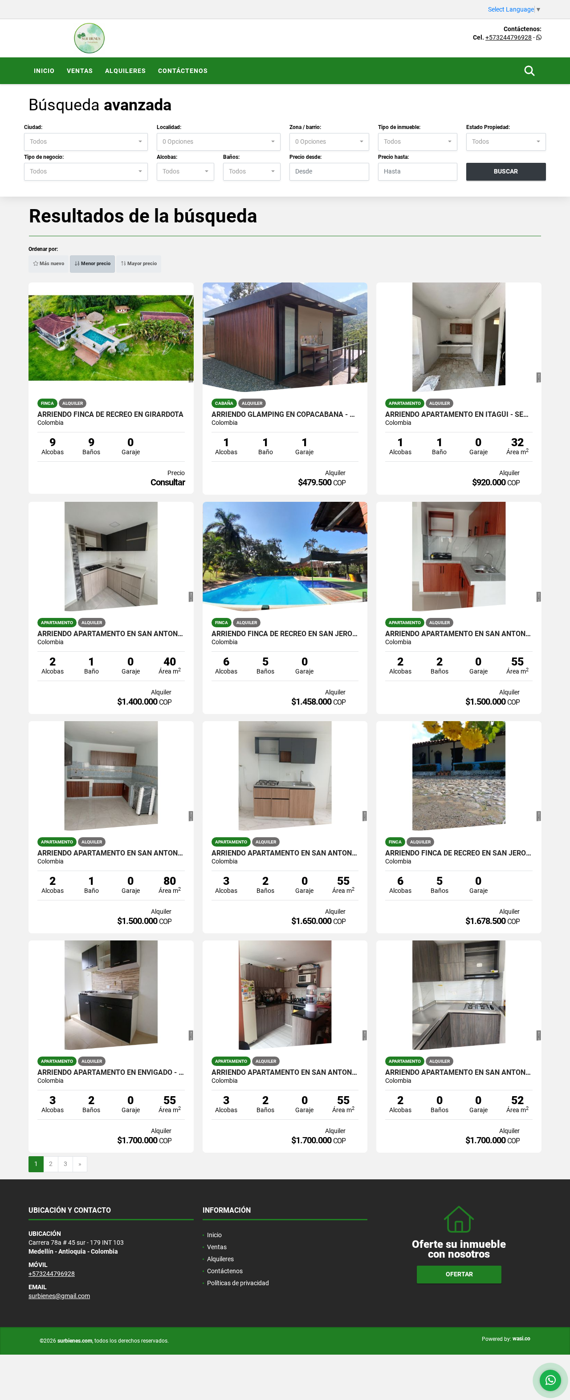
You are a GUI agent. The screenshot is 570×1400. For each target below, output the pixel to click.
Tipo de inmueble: (399, 127)
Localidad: (169, 127)
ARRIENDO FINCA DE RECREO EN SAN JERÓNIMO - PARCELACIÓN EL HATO (285, 633)
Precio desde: (305, 157)
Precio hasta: (393, 157)
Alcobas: (167, 157)
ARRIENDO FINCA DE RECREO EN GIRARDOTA (110, 414)
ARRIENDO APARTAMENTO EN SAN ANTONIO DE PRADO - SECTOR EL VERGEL (459, 633)
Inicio (44, 70)
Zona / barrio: (305, 127)
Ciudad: (33, 127)
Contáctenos (183, 70)
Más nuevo (51, 263)
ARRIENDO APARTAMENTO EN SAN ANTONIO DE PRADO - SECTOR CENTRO (111, 853)
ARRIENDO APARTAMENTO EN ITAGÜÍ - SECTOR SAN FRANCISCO (459, 414)
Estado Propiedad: (488, 127)
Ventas (80, 70)
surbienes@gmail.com (59, 1295)
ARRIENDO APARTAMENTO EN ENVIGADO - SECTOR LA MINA (111, 1072)
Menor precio (95, 263)
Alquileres (125, 70)
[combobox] (86, 142)
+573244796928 (508, 37)
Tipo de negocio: (44, 157)
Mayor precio (141, 263)
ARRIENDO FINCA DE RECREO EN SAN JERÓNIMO (459, 853)
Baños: (231, 157)
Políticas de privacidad (238, 1283)
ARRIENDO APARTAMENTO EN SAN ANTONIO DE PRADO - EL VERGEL (111, 633)
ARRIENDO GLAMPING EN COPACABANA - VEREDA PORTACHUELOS (285, 414)
